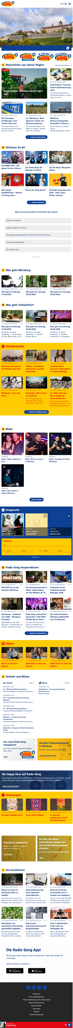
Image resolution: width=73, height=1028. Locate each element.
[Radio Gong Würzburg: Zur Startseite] (8, 4)
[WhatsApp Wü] (45, 987)
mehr (31, 683)
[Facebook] (28, 987)
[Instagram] (34, 987)
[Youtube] (39, 987)
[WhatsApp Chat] (67, 48)
